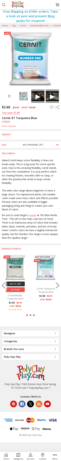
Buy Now (46, 289)
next (57, 285)
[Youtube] (47, 404)
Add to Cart (46, 284)
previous (3, 285)
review (32, 215)
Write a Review (9, 126)
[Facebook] (22, 404)
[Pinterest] (13, 404)
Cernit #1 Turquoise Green (46, 297)
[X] (30, 404)
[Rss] (39, 404)
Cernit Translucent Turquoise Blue (15, 290)
